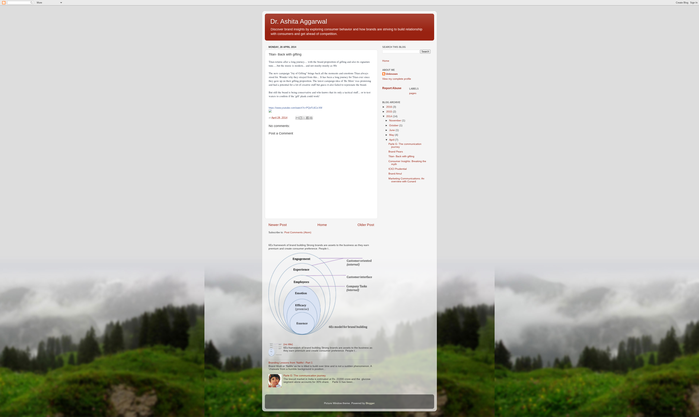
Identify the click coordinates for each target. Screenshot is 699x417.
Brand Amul (395, 173)
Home (322, 225)
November (395, 120)
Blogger (370, 403)
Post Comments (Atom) (297, 232)
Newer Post (277, 225)
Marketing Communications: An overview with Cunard (406, 180)
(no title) (288, 344)
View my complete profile (396, 79)
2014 (389, 116)
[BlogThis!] (301, 118)
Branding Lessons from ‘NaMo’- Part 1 (290, 362)
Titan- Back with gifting (401, 156)
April (392, 139)
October (394, 125)
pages (412, 93)
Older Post (366, 225)
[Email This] (297, 118)
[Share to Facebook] (307, 118)
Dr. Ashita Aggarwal (298, 21)
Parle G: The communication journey (304, 375)
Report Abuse (391, 88)
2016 (389, 107)
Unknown (392, 74)
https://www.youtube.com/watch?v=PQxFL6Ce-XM (295, 107)
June (392, 130)
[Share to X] (304, 118)
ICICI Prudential (397, 169)
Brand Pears (395, 151)
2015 (389, 111)
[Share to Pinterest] (311, 118)
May (392, 135)
